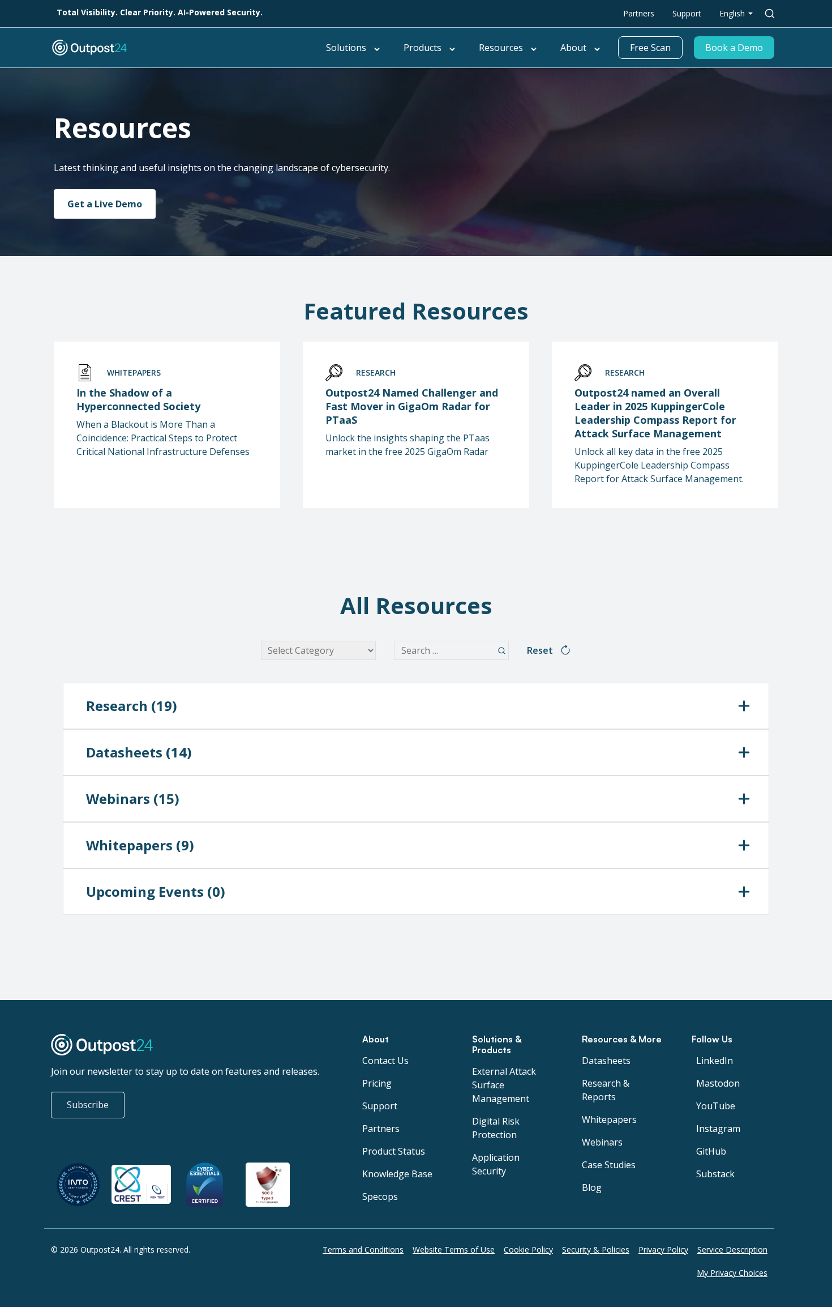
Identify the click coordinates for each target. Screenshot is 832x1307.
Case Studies (609, 1165)
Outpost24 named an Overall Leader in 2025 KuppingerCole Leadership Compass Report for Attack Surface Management (655, 413)
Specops (380, 1196)
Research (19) (131, 705)
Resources (501, 47)
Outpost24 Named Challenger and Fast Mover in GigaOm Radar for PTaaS (411, 406)
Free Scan (650, 47)
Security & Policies (595, 1249)
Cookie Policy (528, 1249)
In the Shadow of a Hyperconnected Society (138, 399)
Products (422, 47)
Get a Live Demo (104, 204)
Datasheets (606, 1060)
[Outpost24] (164, 48)
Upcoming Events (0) (155, 891)
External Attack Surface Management (504, 1085)
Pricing (377, 1083)
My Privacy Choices (732, 1272)
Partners (638, 13)
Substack (715, 1174)
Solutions (346, 47)
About (573, 47)
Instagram (718, 1128)
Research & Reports (605, 1090)
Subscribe (88, 1105)
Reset (540, 650)
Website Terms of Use (454, 1249)
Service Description (732, 1249)
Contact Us (385, 1060)
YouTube (715, 1106)
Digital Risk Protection (496, 1128)
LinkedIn (714, 1060)
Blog (592, 1187)
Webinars (602, 1142)
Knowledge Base (397, 1174)
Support (686, 13)
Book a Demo (734, 47)
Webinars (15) (132, 798)
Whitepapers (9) (140, 845)
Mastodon (718, 1083)
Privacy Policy (663, 1249)
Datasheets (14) (139, 752)
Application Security (496, 1164)
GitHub (711, 1151)
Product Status (393, 1151)
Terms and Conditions (363, 1249)
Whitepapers (609, 1119)
